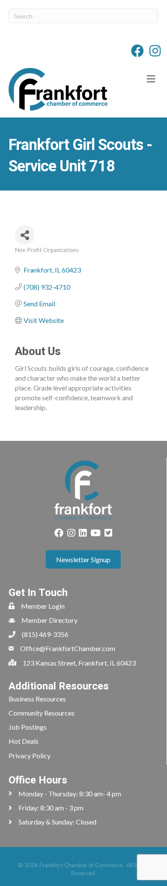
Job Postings (28, 727)
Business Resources (37, 699)
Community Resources (42, 713)
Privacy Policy (30, 755)
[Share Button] (24, 234)
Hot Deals (24, 741)
